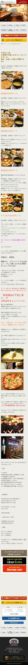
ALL (9, 43)
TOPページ (4, 43)
